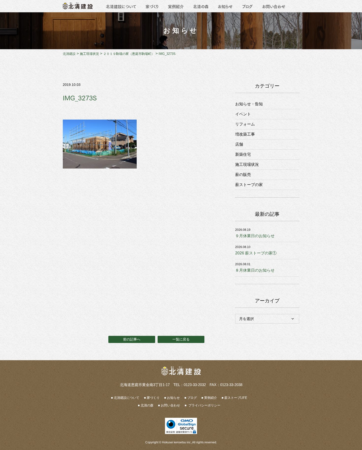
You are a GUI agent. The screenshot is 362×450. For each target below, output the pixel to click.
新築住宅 (243, 154)
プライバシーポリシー (203, 405)
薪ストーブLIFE (235, 398)
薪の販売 (243, 174)
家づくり (152, 6)
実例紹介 (176, 6)
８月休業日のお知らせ (255, 270)
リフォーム (245, 124)
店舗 (239, 144)
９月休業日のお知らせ (255, 236)
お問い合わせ (273, 6)
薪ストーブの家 (249, 185)
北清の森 (201, 6)
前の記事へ (131, 339)
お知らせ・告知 (249, 104)
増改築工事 (245, 134)
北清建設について (121, 6)
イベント (243, 114)
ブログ (247, 6)
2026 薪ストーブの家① (256, 253)
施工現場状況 (247, 164)
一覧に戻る (181, 339)
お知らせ (225, 6)
